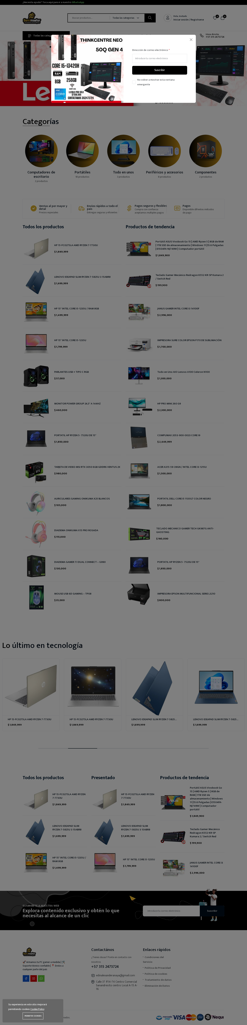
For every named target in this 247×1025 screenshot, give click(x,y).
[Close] (191, 39)
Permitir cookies (33, 1016)
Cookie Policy (37, 1009)
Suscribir (159, 70)
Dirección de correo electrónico (150, 50)
